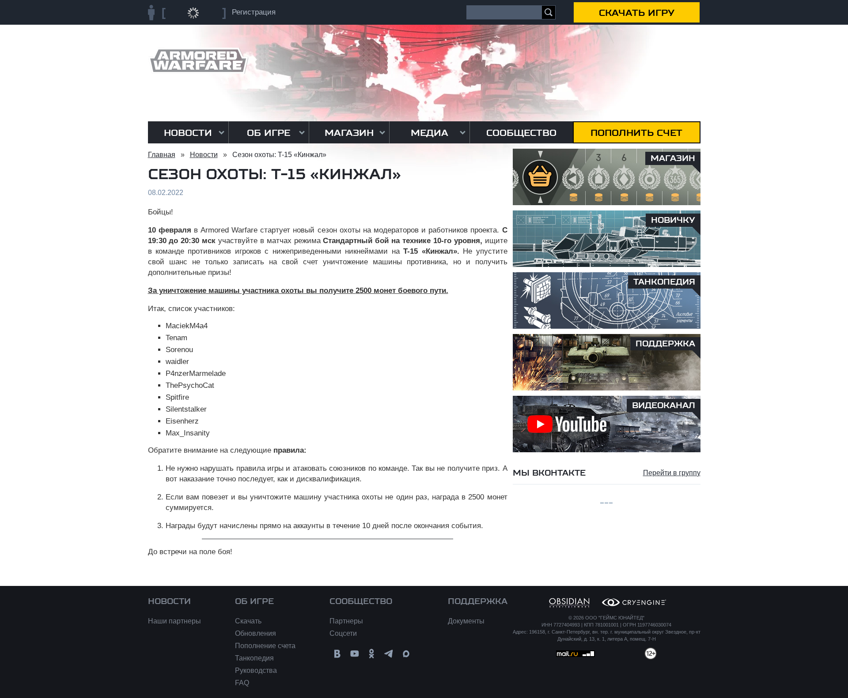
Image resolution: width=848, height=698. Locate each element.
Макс (406, 653)
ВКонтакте (337, 653)
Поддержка (477, 601)
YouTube (354, 653)
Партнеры (346, 621)
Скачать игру (636, 13)
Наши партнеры (174, 621)
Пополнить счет (636, 133)
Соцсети (343, 633)
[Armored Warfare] (198, 61)
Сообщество (521, 133)
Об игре (268, 133)
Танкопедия (254, 658)
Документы (466, 621)
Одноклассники (371, 653)
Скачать (248, 621)
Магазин (349, 133)
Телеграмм (389, 653)
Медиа (429, 133)
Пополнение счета (265, 645)
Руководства (256, 670)
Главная (161, 154)
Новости (188, 133)
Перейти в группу (671, 473)
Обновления (255, 633)
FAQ (242, 683)
